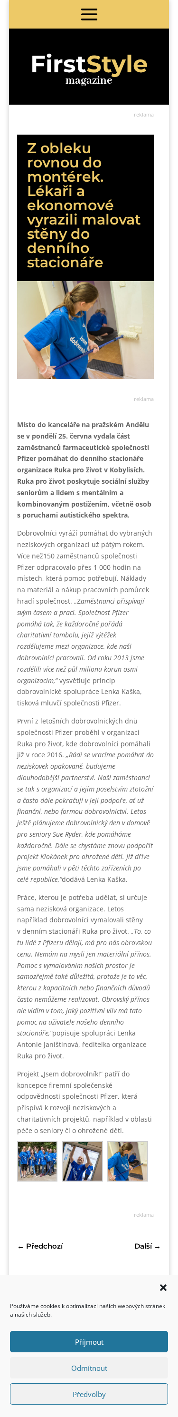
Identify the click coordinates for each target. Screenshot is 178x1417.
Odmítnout (89, 1368)
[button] (163, 1287)
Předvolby (89, 1394)
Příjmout (89, 1342)
